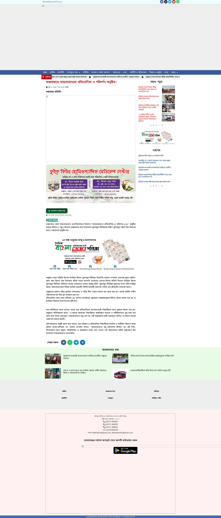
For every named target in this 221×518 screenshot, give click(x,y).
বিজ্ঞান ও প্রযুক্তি (155, 72)
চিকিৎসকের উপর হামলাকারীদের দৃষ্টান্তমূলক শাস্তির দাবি (152, 356)
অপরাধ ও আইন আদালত (100, 72)
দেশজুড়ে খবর (72, 72)
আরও (173, 72)
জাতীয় (52, 72)
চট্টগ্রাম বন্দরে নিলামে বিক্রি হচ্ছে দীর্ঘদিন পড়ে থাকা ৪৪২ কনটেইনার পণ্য (159, 77)
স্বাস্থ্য (166, 72)
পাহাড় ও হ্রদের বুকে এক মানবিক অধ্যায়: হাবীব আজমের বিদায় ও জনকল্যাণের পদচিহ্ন (84, 372)
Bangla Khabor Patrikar (105, 517)
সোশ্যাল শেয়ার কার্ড (58, 210)
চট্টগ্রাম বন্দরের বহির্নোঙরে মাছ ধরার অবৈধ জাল (148, 97)
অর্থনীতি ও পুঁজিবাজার (138, 72)
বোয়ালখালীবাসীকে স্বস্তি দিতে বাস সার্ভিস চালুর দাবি (150, 370)
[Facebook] (161, 1)
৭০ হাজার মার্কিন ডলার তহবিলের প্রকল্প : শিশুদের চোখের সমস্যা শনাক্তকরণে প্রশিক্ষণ (147, 118)
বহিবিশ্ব (85, 72)
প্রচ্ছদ (45, 72)
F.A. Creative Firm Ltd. (128, 517)
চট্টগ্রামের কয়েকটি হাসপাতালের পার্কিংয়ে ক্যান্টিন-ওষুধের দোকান (104, 77)
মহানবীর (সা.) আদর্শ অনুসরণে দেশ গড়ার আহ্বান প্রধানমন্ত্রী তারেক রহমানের (154, 161)
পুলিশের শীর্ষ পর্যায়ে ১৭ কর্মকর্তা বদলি (150, 155)
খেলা (125, 72)
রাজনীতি (61, 72)
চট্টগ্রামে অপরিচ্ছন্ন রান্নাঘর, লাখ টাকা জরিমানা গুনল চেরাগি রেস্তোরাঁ (148, 107)
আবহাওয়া (116, 72)
